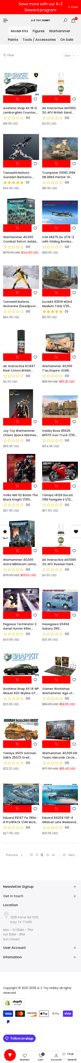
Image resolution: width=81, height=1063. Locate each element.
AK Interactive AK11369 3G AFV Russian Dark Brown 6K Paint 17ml (59, 562)
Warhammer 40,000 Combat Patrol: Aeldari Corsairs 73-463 (20, 239)
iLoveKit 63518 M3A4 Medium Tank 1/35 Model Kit (57, 304)
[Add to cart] (17, 99)
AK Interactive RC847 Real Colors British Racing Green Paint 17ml (19, 368)
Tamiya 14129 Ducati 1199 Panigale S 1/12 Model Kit (57, 497)
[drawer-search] (65, 20)
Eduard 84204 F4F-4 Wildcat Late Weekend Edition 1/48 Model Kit (59, 820)
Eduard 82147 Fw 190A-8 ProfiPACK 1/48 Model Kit (20, 820)
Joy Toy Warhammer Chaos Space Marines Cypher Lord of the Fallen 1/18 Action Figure (21, 433)
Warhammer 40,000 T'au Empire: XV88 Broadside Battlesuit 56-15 (57, 368)
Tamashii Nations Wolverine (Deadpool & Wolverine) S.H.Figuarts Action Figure (21, 304)
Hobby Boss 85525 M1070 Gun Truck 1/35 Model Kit (58, 433)
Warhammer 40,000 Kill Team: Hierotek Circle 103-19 (59, 755)
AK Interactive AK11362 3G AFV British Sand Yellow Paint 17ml (59, 110)
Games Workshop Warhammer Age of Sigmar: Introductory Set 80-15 (58, 691)
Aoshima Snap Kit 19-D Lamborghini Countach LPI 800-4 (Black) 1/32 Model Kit (20, 110)
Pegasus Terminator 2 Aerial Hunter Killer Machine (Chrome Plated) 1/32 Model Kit (20, 626)
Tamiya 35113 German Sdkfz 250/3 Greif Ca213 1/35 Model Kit (19, 755)
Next (72, 855)
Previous (12, 855)
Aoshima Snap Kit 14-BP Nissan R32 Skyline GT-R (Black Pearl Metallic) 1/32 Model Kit (21, 691)
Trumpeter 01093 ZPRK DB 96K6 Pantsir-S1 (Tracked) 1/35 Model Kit (59, 175)
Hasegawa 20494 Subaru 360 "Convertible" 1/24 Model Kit (55, 626)
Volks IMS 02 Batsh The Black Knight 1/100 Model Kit (20, 497)
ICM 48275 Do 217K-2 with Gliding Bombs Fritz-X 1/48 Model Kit (58, 239)
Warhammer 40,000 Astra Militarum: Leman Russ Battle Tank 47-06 (21, 562)
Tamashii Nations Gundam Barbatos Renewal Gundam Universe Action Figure (20, 175)
